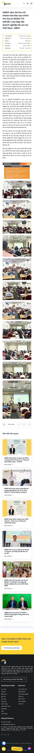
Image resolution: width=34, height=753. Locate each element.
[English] (27, 3)
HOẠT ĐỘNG (22, 701)
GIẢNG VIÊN (21, 691)
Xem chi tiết (7, 464)
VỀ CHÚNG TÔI (22, 689)
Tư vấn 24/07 (17, 749)
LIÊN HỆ (20, 704)
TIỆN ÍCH (20, 696)
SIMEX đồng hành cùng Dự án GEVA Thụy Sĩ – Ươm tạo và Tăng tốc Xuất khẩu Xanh (16, 521)
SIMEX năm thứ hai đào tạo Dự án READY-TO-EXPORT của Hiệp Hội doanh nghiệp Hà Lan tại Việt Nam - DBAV (16, 583)
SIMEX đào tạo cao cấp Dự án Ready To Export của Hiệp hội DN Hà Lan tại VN (16, 551)
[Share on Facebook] (19, 424)
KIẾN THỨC (21, 699)
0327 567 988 (6, 722)
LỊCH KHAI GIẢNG (23, 694)
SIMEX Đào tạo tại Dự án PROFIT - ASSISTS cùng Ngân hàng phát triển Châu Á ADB (16, 614)
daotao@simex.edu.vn (9, 724)
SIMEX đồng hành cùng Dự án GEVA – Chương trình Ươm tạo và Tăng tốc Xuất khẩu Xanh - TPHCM (17, 460)
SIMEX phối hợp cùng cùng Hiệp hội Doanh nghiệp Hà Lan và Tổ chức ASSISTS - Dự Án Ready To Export (16, 490)
